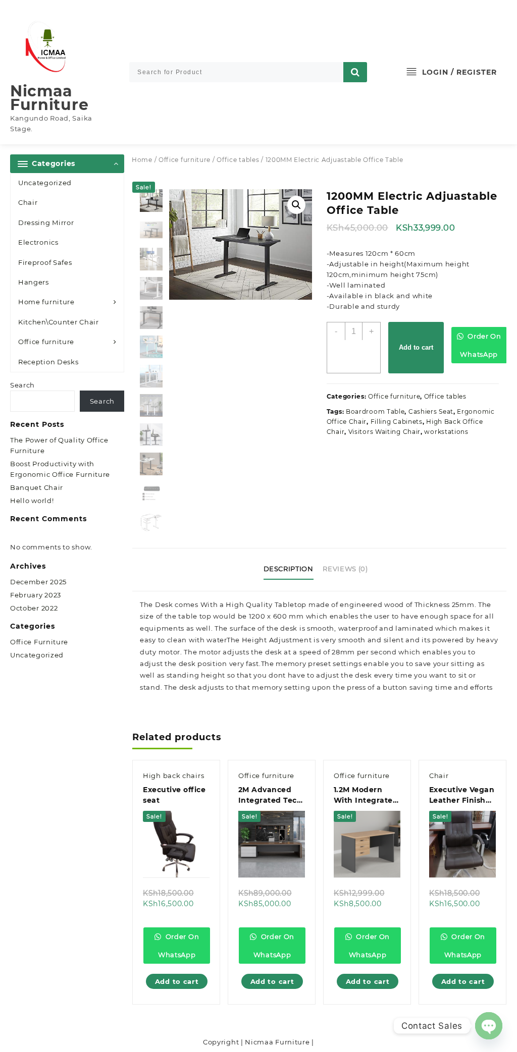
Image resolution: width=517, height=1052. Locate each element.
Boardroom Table (375, 411)
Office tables (238, 159)
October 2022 (34, 608)
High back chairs (173, 775)
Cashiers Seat (430, 411)
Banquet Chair (36, 487)
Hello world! (32, 500)
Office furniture (46, 342)
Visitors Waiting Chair (384, 431)
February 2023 (35, 595)
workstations (446, 431)
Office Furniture (39, 642)
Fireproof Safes (45, 262)
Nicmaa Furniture (49, 98)
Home (142, 159)
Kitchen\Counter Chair (58, 322)
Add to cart (416, 347)
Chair (28, 202)
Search (22, 385)
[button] (296, 205)
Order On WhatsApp (480, 345)
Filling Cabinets (397, 421)
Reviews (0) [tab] (345, 569)
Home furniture (46, 302)
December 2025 (38, 582)
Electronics (38, 242)
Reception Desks (48, 362)
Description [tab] (289, 569)
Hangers (33, 282)
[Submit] (355, 72)
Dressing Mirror (46, 222)
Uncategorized (45, 183)
